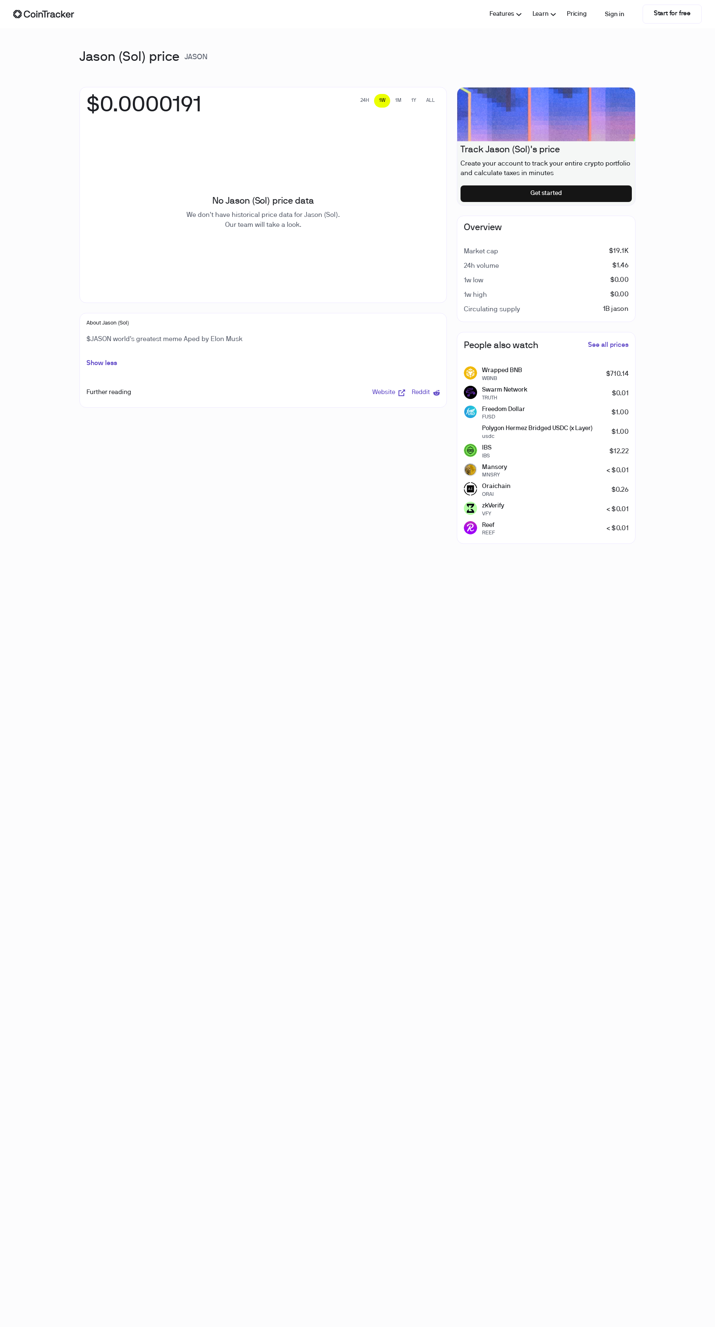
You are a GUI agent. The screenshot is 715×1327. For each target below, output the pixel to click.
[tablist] (397, 101)
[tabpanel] (144, 109)
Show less (101, 363)
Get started (546, 193)
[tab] (364, 101)
